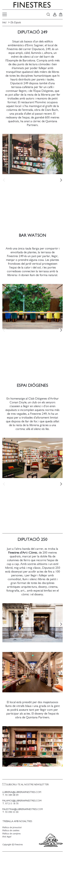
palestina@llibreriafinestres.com (22, 809)
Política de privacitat (12, 827)
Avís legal (6, 836)
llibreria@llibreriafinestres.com (21, 792)
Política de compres (11, 833)
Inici (4, 22)
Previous (4, 179)
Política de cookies (10, 830)
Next (61, 179)
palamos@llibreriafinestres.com (21, 801)
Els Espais (16, 22)
